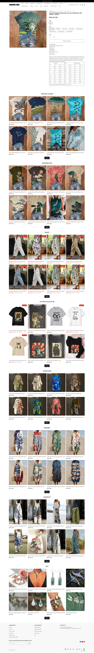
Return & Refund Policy (38, 631)
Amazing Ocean (39, 3)
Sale (59, 6)
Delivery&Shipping (37, 627)
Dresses (61, 3)
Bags (41, 6)
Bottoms (31, 6)
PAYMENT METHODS (37, 629)
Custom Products (12, 631)
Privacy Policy (11, 633)
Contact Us (11, 629)
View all (47, 157)
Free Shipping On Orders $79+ (47, 1)
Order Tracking (36, 633)
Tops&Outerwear (24, 6)
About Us (10, 627)
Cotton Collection (47, 3)
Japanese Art (32, 3)
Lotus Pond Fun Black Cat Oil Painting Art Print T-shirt (64, 11)
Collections (55, 3)
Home (22, 3)
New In (27, 3)
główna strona (51, 11)
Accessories (46, 6)
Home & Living (53, 6)
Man (36, 6)
